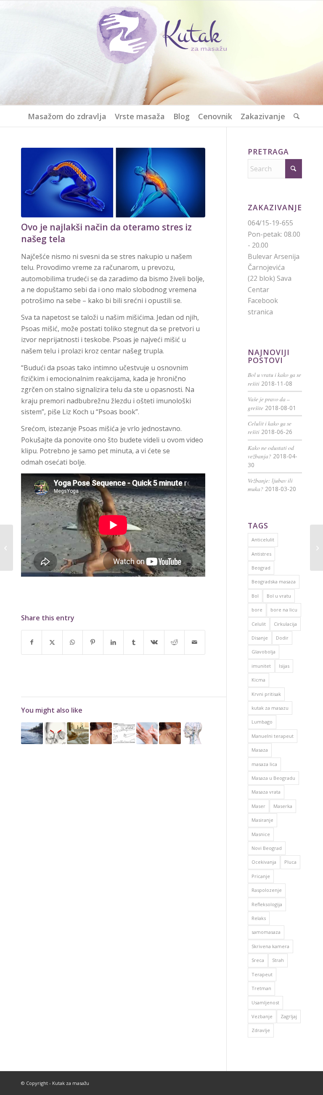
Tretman (261, 988)
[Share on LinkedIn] (113, 642)
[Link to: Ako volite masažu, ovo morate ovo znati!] (101, 733)
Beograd (261, 567)
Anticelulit (263, 539)
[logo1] (161, 52)
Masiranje (262, 820)
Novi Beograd (267, 848)
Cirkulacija (285, 624)
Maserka (282, 806)
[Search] (294, 116)
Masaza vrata (266, 792)
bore (257, 609)
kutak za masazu (270, 708)
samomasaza (266, 932)
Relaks (259, 918)
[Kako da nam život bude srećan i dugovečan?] (316, 548)
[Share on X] (52, 642)
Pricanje (261, 876)
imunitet (261, 666)
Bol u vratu (279, 596)
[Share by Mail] (195, 642)
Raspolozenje (267, 890)
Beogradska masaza (274, 581)
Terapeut (262, 974)
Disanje (260, 638)
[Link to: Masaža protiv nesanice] (78, 733)
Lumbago (262, 722)
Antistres (261, 554)
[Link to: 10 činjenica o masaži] (170, 733)
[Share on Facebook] (31, 642)
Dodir (282, 638)
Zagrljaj (289, 1016)
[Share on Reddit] (174, 642)
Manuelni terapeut (273, 736)
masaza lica (264, 764)
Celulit (259, 624)
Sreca (258, 960)
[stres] (113, 182)
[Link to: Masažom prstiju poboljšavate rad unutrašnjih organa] (147, 733)
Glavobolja (263, 651)
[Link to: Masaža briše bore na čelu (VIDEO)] (55, 733)
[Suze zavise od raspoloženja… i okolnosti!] (6, 548)
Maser (258, 806)
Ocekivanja (264, 862)
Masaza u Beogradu (273, 778)
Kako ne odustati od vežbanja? (271, 452)
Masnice (261, 834)
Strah (278, 960)
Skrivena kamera (270, 946)
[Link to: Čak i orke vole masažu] (32, 733)
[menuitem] (67, 116)
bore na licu (283, 609)
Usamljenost (265, 1002)
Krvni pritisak (266, 694)
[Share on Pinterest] (93, 642)
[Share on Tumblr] (133, 642)
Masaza (260, 750)
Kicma (258, 680)
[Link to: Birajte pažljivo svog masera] (124, 733)
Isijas (284, 666)
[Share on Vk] (154, 642)
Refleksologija (267, 904)
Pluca (290, 862)
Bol (255, 596)
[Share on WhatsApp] (72, 642)
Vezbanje (262, 1016)
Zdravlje (261, 1030)
